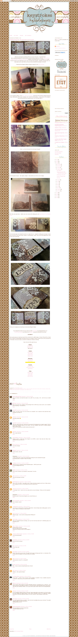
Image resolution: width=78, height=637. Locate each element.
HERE (58, 39)
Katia (14, 558)
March (58, 187)
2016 (57, 159)
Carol (14, 513)
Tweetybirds (15, 539)
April (58, 186)
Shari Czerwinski (16, 500)
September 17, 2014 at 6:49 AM (27, 396)
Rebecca (14, 583)
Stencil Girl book (41, 64)
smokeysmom (15, 506)
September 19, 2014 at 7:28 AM (20, 570)
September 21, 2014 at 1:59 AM (26, 606)
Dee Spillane (15, 551)
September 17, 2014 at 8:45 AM (22, 410)
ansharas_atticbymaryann (17, 533)
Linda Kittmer (30, 368)
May (58, 184)
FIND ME (21, 35)
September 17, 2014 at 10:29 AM (24, 437)
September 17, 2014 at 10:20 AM (22, 431)
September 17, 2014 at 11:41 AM (22, 450)
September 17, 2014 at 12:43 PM (22, 463)
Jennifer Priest (30, 354)
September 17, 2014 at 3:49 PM (22, 488)
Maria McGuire (30, 376)
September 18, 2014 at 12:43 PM (23, 539)
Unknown (14, 431)
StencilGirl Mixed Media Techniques (17, 389)
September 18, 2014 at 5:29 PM (20, 558)
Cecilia (14, 564)
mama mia (15, 488)
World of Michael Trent (17, 396)
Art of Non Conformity (59, 151)
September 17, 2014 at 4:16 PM (23, 494)
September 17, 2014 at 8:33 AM (22, 403)
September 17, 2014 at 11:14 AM (21, 444)
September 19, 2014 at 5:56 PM (23, 598)
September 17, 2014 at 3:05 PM (25, 481)
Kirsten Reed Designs (18, 332)
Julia (14, 475)
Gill (13, 570)
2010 (57, 197)
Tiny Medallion (28, 389)
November (59, 165)
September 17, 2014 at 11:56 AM (23, 456)
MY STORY (16, 35)
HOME (11, 35)
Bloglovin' (31, 332)
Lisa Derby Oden (16, 576)
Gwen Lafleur (30, 374)
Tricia (14, 444)
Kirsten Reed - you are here (30, 362)
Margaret (14, 450)
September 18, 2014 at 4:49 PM (23, 551)
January (58, 190)
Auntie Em (15, 422)
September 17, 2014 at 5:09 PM (20, 513)
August (58, 179)
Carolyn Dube (30, 373)
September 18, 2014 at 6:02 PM (21, 564)
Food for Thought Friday (61, 176)
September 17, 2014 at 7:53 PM (28, 533)
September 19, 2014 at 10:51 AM (22, 583)
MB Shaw (14, 403)
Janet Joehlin (30, 353)
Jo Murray (14, 463)
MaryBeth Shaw (30, 347)
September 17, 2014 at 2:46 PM (20, 475)
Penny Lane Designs (51, 635)
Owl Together (59, 170)
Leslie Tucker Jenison (30, 367)
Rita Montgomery (16, 481)
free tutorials (34, 330)
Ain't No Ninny (15, 437)
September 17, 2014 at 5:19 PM (23, 519)
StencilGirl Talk (30, 345)
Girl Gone (58, 177)
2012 (57, 194)
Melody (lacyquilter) (16, 606)
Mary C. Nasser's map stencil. (27, 95)
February (58, 189)
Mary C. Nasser (15, 526)
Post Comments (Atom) (19, 631)
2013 (57, 192)
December (59, 164)
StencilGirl (56, 154)
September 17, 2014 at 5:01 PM (24, 506)
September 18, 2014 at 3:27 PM (20, 545)
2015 (57, 161)
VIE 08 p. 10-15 (61, 122)
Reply (14, 400)
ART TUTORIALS (28, 35)
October (58, 167)
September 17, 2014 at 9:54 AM (22, 422)
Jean (13, 545)
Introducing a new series (61, 174)
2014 (57, 162)
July (58, 181)
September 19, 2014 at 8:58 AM (25, 576)
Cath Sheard (15, 598)
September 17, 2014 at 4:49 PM (25, 500)
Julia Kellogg (30, 361)
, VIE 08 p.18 (60, 127)
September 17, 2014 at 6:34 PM (24, 526)
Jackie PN (14, 410)
